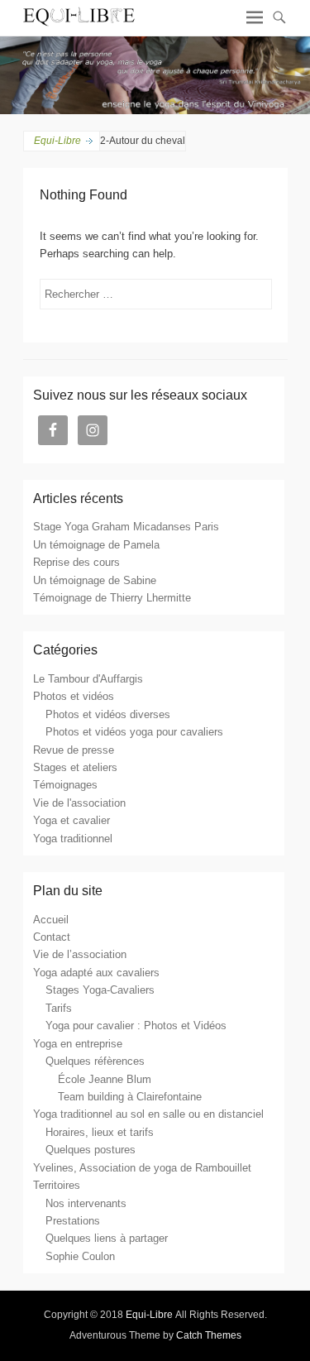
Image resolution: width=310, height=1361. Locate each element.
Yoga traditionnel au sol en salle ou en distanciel (148, 1114)
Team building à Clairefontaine (130, 1096)
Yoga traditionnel (72, 838)
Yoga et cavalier (71, 820)
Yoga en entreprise (77, 1044)
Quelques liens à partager (106, 1238)
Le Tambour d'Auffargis (88, 679)
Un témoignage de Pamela (96, 545)
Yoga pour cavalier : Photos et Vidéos (136, 1025)
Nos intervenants (85, 1203)
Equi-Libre (57, 140)
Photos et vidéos (73, 696)
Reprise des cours (76, 562)
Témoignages (65, 785)
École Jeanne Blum (104, 1079)
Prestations (72, 1221)
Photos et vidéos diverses (107, 714)
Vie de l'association (79, 803)
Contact (51, 937)
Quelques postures (90, 1149)
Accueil (51, 919)
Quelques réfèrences (95, 1061)
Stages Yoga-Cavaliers (100, 990)
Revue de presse (73, 750)
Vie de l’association (79, 954)
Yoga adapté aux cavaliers (96, 972)
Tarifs (58, 1008)
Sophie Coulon (80, 1256)
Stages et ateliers (75, 767)
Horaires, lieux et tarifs (99, 1132)
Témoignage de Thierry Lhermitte (112, 598)
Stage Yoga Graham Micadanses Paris (126, 526)
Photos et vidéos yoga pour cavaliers (134, 732)
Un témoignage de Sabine (94, 580)
